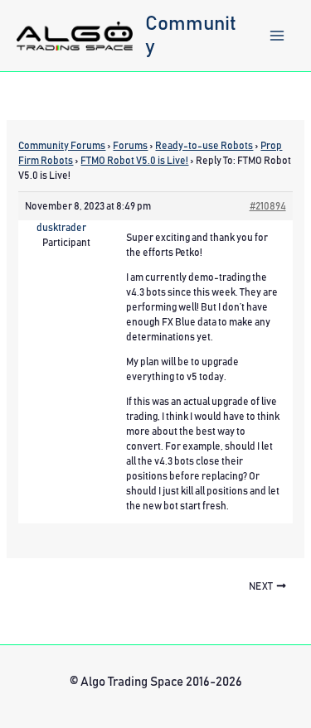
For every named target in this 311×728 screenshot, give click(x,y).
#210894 (268, 206)
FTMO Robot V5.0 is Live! (134, 161)
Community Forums (61, 146)
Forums (130, 146)
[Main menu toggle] (277, 35)
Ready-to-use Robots (204, 146)
